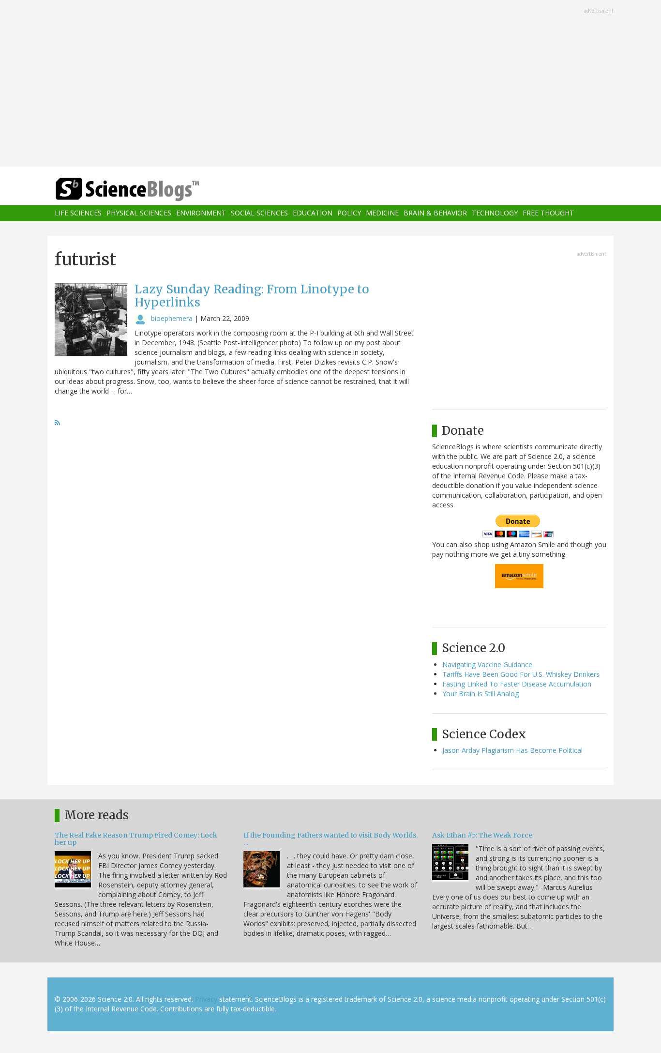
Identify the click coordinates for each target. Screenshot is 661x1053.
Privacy (206, 999)
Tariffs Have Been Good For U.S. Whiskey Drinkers (521, 674)
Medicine (382, 213)
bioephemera (172, 318)
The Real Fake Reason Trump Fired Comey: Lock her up (136, 839)
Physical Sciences (138, 213)
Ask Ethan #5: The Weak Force (482, 835)
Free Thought (548, 213)
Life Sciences (78, 213)
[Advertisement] (330, 84)
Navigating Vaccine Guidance (487, 664)
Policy (349, 213)
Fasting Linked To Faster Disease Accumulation (516, 683)
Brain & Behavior (435, 213)
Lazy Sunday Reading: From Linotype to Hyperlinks (252, 295)
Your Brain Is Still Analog (480, 693)
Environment (201, 213)
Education (312, 213)
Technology (495, 213)
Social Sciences (259, 213)
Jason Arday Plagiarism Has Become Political (512, 750)
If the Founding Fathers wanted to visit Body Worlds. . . (330, 839)
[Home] (147, 189)
